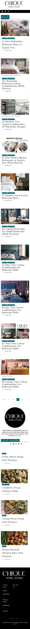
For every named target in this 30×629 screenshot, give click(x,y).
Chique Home (8, 50)
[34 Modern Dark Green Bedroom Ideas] (15, 174)
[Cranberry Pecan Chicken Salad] (14, 470)
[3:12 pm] (2, 389)
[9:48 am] (2, 91)
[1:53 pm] (2, 50)
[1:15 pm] (2, 236)
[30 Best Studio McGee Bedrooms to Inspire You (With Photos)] (15, 138)
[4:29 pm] (2, 559)
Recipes (4, 453)
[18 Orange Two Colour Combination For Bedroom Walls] (15, 360)
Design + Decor (11, 38)
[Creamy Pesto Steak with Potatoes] (14, 501)
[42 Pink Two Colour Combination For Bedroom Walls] (15, 324)
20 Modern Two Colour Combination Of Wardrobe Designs (14, 124)
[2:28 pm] (2, 315)
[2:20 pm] (2, 200)
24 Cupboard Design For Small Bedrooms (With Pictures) (13, 231)
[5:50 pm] (2, 463)
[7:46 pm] (2, 351)
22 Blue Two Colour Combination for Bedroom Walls (13, 267)
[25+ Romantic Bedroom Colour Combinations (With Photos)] (15, 59)
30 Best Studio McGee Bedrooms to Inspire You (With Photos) (14, 160)
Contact (5, 611)
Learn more (18, 435)
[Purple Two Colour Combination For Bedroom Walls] (15, 282)
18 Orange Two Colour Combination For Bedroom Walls (14, 384)
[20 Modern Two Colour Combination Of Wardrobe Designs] (15, 100)
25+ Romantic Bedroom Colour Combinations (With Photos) (13, 85)
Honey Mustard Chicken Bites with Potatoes (12, 553)
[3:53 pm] (2, 165)
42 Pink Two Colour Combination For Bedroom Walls (13, 346)
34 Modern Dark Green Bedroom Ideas (15, 196)
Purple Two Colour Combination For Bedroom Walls (12, 310)
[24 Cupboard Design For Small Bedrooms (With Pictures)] (15, 210)
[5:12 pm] (2, 494)
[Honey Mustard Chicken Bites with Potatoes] (14, 532)
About (5, 590)
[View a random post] (8, 11)
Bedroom (4, 38)
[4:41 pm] (2, 525)
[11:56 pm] (2, 129)
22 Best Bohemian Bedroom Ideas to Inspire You (12, 44)
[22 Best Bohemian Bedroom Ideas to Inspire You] (15, 21)
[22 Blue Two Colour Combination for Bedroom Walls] (15, 246)
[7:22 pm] (2, 272)
